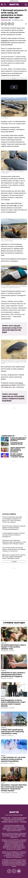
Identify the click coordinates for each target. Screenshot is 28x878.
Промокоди (23, 821)
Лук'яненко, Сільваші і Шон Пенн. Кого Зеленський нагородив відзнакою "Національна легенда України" (14, 788)
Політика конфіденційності (19, 818)
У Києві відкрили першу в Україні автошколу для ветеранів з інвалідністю (13, 534)
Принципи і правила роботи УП (10, 821)
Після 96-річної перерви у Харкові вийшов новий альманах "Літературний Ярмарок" (13, 527)
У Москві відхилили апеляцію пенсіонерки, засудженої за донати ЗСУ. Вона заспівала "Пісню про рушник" (12, 519)
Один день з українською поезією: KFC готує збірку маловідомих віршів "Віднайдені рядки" (14, 556)
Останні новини (9, 514)
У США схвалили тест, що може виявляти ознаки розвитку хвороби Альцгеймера (13, 759)
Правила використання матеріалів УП (14, 820)
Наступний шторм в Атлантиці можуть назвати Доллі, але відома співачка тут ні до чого (13, 549)
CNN (15, 205)
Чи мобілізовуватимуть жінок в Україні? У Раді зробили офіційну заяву (13, 647)
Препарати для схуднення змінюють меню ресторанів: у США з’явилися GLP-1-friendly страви (14, 542)
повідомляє (5, 40)
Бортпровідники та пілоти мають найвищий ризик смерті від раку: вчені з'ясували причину (13, 703)
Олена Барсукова (6, 20)
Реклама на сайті (5, 818)
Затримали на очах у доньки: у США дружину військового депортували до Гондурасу (13, 674)
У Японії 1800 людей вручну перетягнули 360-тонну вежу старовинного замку (12, 731)
